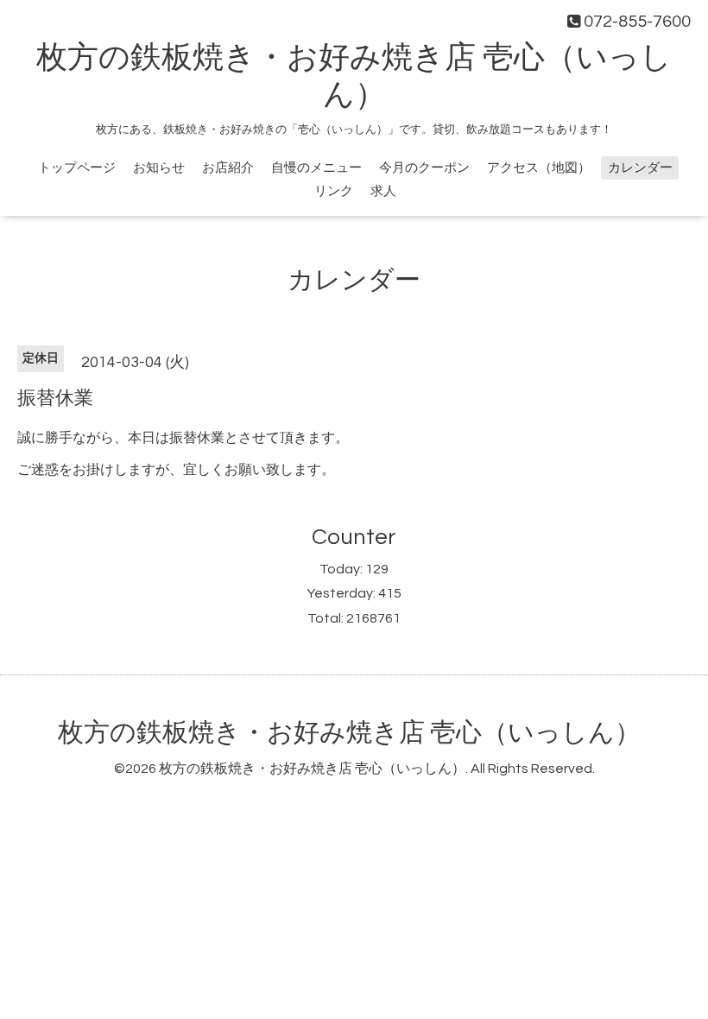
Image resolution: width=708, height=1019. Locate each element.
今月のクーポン (424, 167)
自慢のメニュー (316, 167)
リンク (333, 191)
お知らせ (159, 167)
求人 (383, 191)
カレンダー (640, 167)
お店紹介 (228, 167)
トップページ (77, 167)
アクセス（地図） (539, 167)
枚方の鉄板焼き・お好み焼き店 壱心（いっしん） (349, 732)
